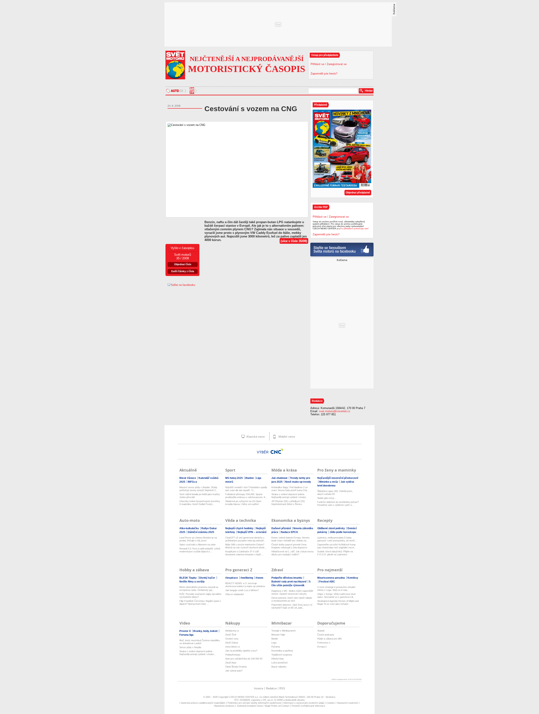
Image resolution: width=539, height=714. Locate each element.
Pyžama (275, 646)
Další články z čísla (182, 271)
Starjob (320, 630)
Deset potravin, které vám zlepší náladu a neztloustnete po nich (291, 599)
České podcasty (325, 634)
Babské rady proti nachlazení (289, 581)
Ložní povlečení (279, 662)
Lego (273, 642)
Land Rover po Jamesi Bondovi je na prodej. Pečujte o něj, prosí (198, 539)
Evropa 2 (322, 646)
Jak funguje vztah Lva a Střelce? (242, 590)
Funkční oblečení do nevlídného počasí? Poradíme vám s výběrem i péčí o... (338, 503)
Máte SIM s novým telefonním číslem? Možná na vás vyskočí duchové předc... (246, 546)
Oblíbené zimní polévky (331, 528)
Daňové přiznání (281, 528)
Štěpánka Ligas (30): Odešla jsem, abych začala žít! (335, 492)
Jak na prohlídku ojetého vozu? (241, 650)
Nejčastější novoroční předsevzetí (337, 478)
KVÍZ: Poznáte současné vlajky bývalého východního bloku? (200, 595)
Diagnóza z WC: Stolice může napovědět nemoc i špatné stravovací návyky (292, 592)
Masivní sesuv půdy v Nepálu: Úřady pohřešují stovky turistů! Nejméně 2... (198, 489)
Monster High (278, 634)
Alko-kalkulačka (189, 528)
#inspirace (232, 577)
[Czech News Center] (277, 451)
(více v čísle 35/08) (294, 241)
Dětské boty (277, 658)
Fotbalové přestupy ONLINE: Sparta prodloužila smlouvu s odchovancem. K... (246, 495)
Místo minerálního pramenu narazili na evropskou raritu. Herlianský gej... (198, 588)
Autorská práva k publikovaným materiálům (203, 703)
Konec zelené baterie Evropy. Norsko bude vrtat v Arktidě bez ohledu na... (290, 539)
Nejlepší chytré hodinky (239, 528)
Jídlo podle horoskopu (343, 532)
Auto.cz (176, 91)
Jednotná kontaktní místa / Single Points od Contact (263, 706)
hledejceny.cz (232, 630)
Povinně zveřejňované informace (308, 706)
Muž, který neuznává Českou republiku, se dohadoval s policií (199, 642)
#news (259, 577)
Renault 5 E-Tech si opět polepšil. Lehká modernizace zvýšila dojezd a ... (199, 550)
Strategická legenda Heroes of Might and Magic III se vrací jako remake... (338, 602)
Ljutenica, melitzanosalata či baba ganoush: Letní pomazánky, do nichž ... (337, 539)
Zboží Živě (230, 634)
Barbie (274, 638)
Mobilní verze (286, 436)
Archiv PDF (321, 207)
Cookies (330, 703)
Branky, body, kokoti (205, 631)
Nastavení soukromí (347, 703)
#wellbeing (247, 577)
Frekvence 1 (323, 642)
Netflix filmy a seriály (192, 581)
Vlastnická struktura (224, 706)
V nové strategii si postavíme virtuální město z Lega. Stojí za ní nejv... (336, 588)
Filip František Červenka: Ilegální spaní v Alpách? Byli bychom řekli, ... (200, 602)
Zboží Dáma (231, 642)
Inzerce (258, 688)
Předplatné (320, 104)
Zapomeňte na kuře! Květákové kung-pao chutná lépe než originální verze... (336, 546)
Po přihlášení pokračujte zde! (354, 228)
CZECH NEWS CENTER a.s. (244, 697)
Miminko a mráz (329, 481)
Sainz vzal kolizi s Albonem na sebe (197, 544)
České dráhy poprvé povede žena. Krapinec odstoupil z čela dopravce (289, 546)
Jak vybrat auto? (234, 670)
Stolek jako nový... (326, 498)
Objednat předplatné (358, 192)
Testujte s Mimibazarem (283, 630)
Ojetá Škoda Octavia (236, 666)
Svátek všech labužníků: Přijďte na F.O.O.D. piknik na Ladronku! (335, 553)
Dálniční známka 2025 (201, 532)
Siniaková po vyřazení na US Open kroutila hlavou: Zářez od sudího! (243, 502)
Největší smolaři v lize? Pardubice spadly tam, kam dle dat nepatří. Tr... (246, 489)
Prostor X (185, 631)
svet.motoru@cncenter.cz (334, 411)
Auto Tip (192, 91)
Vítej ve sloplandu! (234, 594)
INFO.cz (192, 481)
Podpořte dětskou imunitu (287, 577)
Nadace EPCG (289, 532)
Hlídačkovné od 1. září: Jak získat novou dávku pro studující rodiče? (292, 553)
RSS (282, 688)
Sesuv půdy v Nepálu (190, 647)
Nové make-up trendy (298, 481)
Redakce (271, 688)
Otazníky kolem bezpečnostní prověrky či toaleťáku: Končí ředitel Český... (199, 502)
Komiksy (352, 577)
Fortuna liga (186, 634)
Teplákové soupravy (281, 654)
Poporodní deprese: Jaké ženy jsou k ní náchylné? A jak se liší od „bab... (291, 606)
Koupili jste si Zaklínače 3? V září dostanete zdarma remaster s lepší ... (244, 553)
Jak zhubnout (279, 478)
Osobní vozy (232, 638)
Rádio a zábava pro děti (329, 638)
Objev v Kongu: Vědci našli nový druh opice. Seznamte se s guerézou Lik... (336, 595)
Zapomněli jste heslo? (324, 73)
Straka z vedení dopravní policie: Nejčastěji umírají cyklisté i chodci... (289, 495)
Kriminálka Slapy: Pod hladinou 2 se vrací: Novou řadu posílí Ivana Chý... (290, 489)
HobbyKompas (232, 654)
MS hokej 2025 (234, 478)
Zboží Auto (230, 662)
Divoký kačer (207, 577)
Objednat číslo (182, 264)
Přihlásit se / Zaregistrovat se (329, 64)
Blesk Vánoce (188, 478)
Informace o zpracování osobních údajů (303, 703)
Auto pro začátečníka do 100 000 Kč (244, 658)
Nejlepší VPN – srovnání (251, 532)
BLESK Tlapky (188, 577)
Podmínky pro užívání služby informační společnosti (254, 703)
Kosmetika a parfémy (282, 650)
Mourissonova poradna (331, 577)
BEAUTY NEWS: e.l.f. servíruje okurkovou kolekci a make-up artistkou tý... (245, 585)
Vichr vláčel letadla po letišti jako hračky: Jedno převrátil (199, 495)
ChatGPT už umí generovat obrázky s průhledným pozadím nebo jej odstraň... (245, 539)
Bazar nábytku (278, 666)
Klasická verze (255, 436)
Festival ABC (327, 581)
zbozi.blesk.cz (232, 646)
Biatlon (249, 478)
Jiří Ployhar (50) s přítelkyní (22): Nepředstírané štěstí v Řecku (288, 502)
